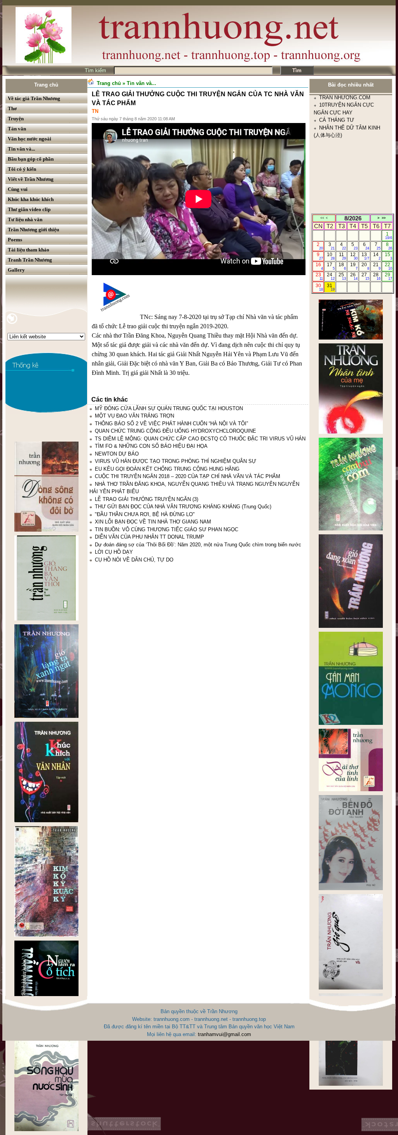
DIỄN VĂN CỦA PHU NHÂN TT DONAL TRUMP (149, 537)
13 (365, 256)
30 (319, 287)
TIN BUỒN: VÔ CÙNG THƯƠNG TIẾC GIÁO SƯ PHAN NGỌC (166, 529)
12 (354, 256)
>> (384, 218)
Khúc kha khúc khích (31, 199)
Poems (15, 240)
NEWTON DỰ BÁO (117, 454)
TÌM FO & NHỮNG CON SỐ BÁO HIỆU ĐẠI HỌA (151, 446)
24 (330, 276)
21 (377, 266)
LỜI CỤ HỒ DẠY (114, 552)
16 (319, 266)
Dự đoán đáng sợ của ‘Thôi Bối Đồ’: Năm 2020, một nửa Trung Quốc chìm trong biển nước (198, 545)
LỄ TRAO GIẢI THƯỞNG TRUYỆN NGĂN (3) (146, 499)
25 (342, 276)
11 (342, 256)
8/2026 (352, 218)
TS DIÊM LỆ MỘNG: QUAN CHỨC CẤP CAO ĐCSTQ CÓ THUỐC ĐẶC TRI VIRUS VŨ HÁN (200, 439)
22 (388, 266)
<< (322, 218)
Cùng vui (18, 189)
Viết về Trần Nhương (31, 179)
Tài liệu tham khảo (28, 250)
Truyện (16, 118)
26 (354, 276)
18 (342, 266)
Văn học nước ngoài (29, 139)
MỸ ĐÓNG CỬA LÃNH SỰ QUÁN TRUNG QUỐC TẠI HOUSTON (169, 408)
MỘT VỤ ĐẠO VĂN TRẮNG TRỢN (134, 416)
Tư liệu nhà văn (25, 219)
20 (365, 266)
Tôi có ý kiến (22, 169)
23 (319, 276)
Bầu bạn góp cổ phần (31, 159)
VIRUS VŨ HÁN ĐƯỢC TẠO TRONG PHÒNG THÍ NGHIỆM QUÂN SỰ (175, 461)
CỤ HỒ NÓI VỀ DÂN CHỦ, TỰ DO (134, 560)
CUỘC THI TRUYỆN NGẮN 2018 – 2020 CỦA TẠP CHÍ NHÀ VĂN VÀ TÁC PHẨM (187, 476)
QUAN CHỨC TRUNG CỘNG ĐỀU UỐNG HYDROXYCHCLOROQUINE (175, 431)
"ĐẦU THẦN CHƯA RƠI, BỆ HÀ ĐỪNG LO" (145, 514)
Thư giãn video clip (29, 209)
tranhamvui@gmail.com (224, 1034)
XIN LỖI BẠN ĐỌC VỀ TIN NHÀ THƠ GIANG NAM (153, 522)
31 (330, 287)
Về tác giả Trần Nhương (34, 98)
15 (388, 256)
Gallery (16, 270)
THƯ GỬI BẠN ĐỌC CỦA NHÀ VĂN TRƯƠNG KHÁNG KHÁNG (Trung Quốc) (183, 506)
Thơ (12, 108)
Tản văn (17, 129)
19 (354, 266)
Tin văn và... (21, 149)
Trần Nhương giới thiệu (33, 229)
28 (377, 276)
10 (330, 256)
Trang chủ (46, 85)
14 (377, 256)
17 (330, 266)
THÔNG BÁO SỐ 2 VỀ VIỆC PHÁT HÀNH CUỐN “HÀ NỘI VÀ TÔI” (171, 423)
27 (365, 276)
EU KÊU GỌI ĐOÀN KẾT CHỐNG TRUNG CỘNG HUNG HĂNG (167, 469)
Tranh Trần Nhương (30, 260)
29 (388, 276)
